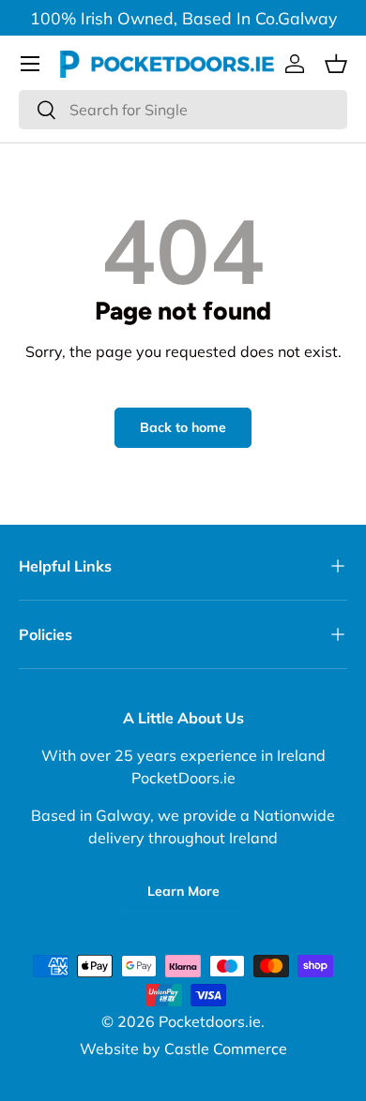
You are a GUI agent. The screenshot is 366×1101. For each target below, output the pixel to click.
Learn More (183, 891)
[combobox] (183, 109)
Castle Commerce (225, 1048)
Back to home (183, 427)
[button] (336, 63)
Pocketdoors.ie (210, 1021)
